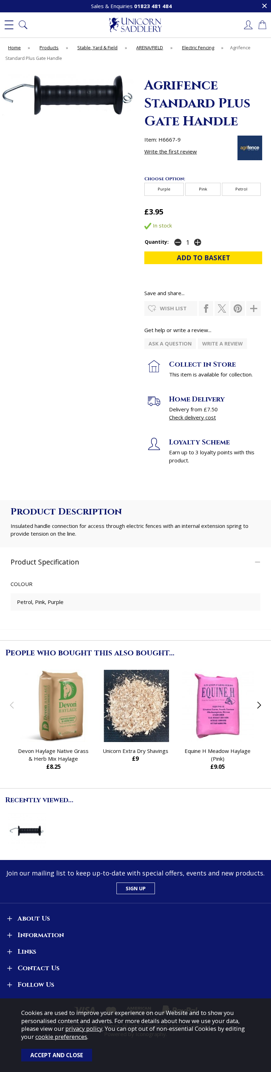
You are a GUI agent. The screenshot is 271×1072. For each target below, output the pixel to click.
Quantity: (157, 242)
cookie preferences (61, 1037)
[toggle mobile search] (23, 25)
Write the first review (170, 151)
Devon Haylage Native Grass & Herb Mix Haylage (53, 754)
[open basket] (262, 25)
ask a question (170, 343)
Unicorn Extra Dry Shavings (135, 750)
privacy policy (83, 1028)
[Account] (248, 25)
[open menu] (9, 25)
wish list (173, 308)
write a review (222, 343)
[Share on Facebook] (206, 308)
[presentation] (12, 705)
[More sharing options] (253, 308)
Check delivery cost (192, 417)
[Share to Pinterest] (237, 308)
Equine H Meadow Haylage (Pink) (218, 754)
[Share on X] (222, 308)
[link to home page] (135, 25)
